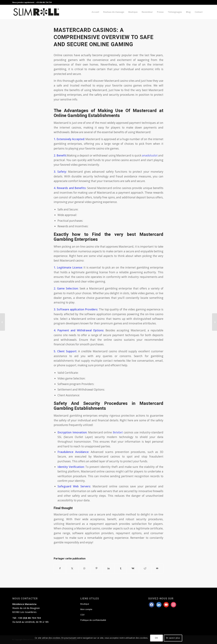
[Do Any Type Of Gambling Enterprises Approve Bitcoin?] (2, 322)
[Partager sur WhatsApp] (84, 568)
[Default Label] (173, 604)
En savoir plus (173, 638)
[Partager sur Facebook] (60, 568)
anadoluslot (150, 155)
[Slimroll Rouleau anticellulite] (36, 12)
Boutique (84, 603)
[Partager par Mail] (157, 568)
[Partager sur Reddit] (145, 568)
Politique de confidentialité (93, 620)
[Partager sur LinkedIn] (109, 568)
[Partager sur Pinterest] (96, 568)
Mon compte (86, 609)
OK (156, 638)
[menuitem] (95, 12)
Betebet (118, 432)
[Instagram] (166, 604)
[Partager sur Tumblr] (121, 568)
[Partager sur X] (72, 568)
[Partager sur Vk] (133, 568)
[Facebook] (151, 604)
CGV (82, 614)
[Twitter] (159, 604)
